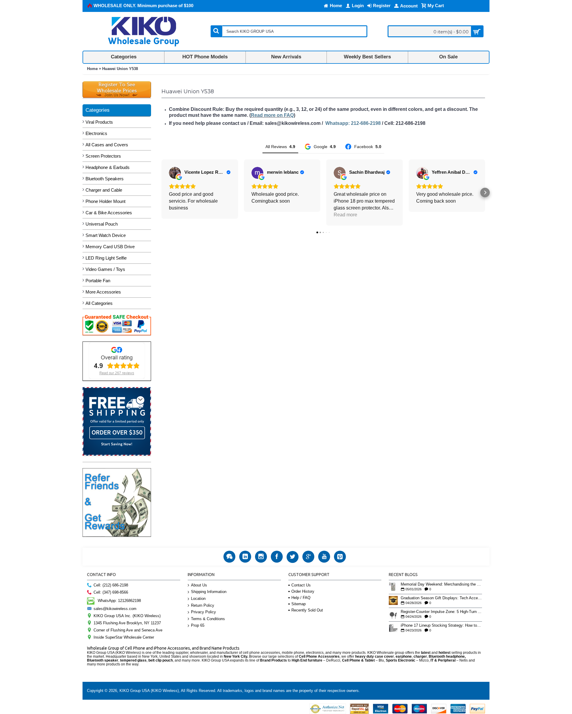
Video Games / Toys (105, 269)
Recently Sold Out (307, 610)
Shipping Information (208, 591)
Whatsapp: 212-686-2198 (353, 123)
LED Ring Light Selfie (106, 257)
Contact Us (301, 585)
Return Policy (202, 605)
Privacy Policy (203, 612)
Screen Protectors (103, 156)
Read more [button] (345, 214)
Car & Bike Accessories (109, 212)
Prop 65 (197, 625)
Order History (302, 591)
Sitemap (298, 604)
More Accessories (103, 291)
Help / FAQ (300, 597)
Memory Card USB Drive (110, 246)
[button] (161, 192)
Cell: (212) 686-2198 (111, 585)
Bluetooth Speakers (105, 178)
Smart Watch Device (106, 235)
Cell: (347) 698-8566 (111, 592)
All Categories (99, 303)
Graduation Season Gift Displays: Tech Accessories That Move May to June (441, 598)
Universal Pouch (102, 223)
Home (92, 68)
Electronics (96, 133)
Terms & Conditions (208, 619)
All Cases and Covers (107, 144)
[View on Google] (175, 173)
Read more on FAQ (272, 115)
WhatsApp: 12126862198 (119, 600)
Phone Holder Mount (105, 201)
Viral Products (99, 122)
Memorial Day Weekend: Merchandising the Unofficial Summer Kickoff (441, 584)
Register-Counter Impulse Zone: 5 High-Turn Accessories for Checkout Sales (441, 612)
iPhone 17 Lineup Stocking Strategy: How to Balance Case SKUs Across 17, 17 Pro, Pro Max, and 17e (441, 625)
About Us (199, 585)
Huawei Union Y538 (120, 68)
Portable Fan (98, 280)
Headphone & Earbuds (108, 167)
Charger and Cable (104, 190)
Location (198, 598)
